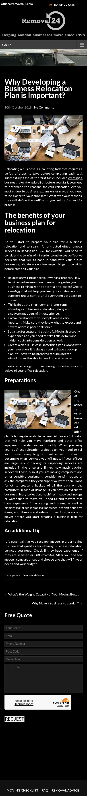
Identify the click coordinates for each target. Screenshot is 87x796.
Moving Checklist (22, 790)
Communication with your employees (33, 318)
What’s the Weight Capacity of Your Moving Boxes (41, 594)
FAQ (45, 790)
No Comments (44, 107)
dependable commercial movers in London (53, 436)
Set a (21, 331)
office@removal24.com (17, 4)
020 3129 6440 (64, 5)
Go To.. (7, 45)
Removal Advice (33, 575)
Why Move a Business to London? (57, 603)
